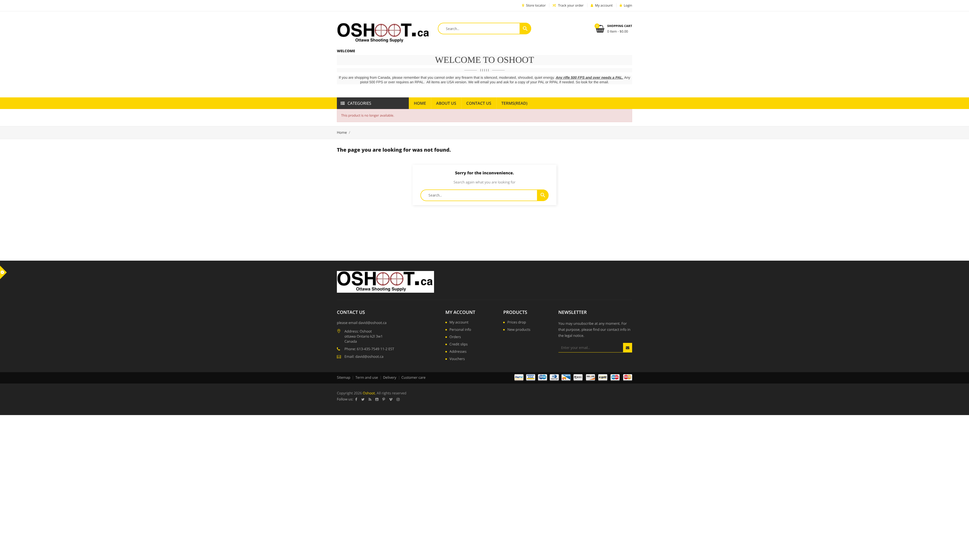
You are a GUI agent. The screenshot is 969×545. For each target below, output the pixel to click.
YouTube (377, 399)
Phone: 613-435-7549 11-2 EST (369, 349)
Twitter (363, 399)
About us (446, 103)
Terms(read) (514, 103)
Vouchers (457, 359)
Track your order (570, 5)
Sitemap (343, 377)
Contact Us (478, 103)
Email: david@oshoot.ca (364, 356)
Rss (370, 399)
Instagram (398, 399)
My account (460, 312)
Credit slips (458, 345)
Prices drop (516, 323)
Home (420, 103)
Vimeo (391, 399)
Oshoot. (369, 393)
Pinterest (384, 399)
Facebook (356, 399)
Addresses (457, 352)
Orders (455, 337)
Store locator (535, 5)
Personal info (460, 330)
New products (518, 330)
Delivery (389, 377)
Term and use (366, 377)
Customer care (413, 377)
